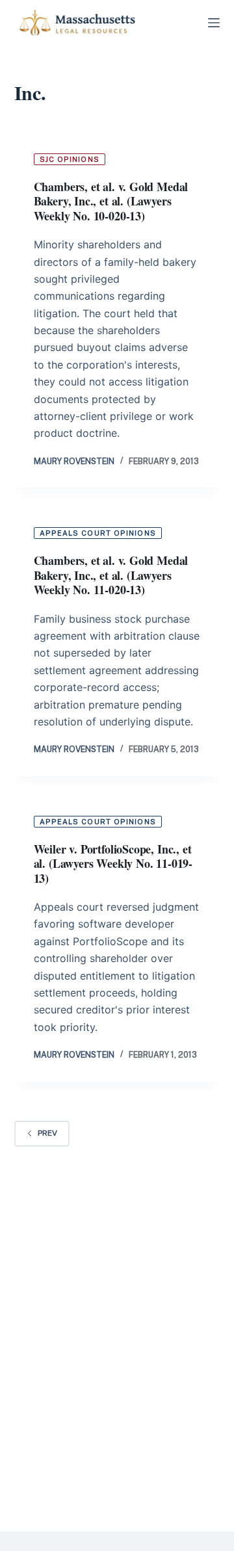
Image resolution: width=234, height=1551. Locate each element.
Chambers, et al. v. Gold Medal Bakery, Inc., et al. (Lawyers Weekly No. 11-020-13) (111, 575)
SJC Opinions (69, 159)
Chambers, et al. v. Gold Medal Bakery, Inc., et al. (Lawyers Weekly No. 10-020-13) (111, 201)
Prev (47, 1133)
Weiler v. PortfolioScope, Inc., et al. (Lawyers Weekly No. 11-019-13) (113, 864)
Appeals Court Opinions (98, 533)
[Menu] (214, 23)
